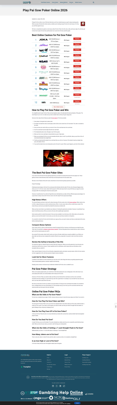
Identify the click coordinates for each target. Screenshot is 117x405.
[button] (116, 306)
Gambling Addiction (86, 360)
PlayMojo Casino (77, 90)
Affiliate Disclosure (68, 364)
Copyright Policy (68, 357)
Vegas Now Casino (77, 68)
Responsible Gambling (86, 362)
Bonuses (71, 2)
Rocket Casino (77, 97)
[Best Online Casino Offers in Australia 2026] (27, 2)
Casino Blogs (49, 366)
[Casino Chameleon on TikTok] (64, 386)
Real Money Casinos (45, 2)
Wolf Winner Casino (77, 52)
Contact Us (49, 362)
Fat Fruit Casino (77, 57)
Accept (77, 403)
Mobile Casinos (78, 2)
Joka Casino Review (77, 41)
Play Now (77, 38)
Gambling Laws (85, 357)
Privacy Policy (67, 366)
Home (48, 357)
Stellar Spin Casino (77, 74)
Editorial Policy (67, 360)
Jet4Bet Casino (77, 46)
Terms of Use (67, 362)
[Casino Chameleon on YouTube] (60, 386)
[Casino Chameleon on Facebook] (53, 386)
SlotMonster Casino (77, 85)
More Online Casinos (58, 106)
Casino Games (55, 2)
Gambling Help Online (86, 364)
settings (68, 403)
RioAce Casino (77, 63)
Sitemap (48, 369)
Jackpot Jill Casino (77, 79)
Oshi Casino (77, 103)
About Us (49, 360)
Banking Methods (63, 2)
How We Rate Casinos (51, 364)
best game (54, 118)
